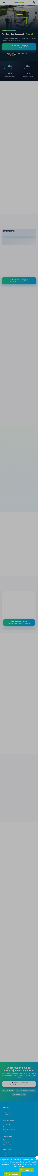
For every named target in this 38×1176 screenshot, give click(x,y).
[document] (19, 588)
